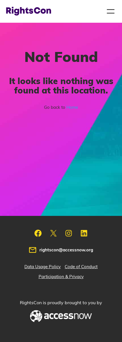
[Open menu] (110, 11)
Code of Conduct (81, 267)
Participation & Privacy (61, 277)
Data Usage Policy (42, 267)
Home (72, 107)
